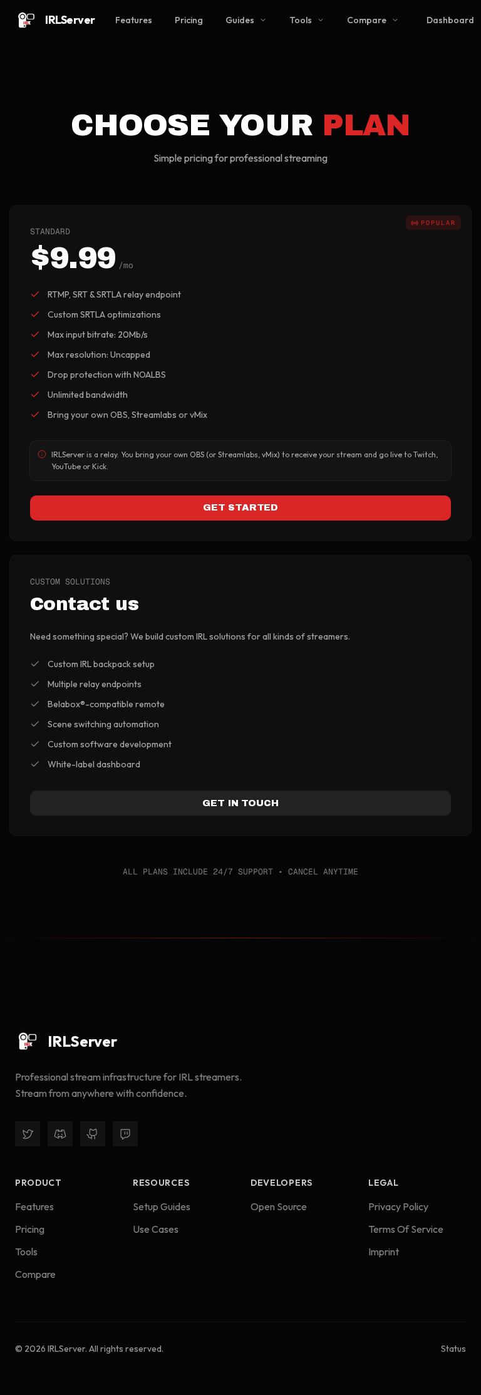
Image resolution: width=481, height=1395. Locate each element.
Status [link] (453, 1348)
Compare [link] (35, 1274)
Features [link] (133, 20)
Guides (239, 20)
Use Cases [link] (155, 1229)
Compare (366, 20)
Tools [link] (26, 1251)
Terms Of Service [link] (405, 1229)
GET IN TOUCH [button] (240, 803)
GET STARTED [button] (240, 507)
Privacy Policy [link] (398, 1206)
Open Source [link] (279, 1206)
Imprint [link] (383, 1251)
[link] (55, 20)
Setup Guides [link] (161, 1206)
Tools (300, 20)
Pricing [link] (189, 20)
